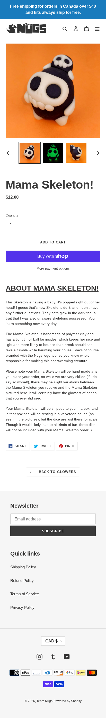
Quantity (12, 215)
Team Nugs (44, 701)
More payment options (53, 268)
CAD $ (51, 641)
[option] (29, 152)
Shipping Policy (23, 567)
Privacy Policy (22, 607)
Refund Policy (22, 580)
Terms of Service (24, 594)
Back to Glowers (57, 472)
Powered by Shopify (68, 701)
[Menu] (97, 28)
